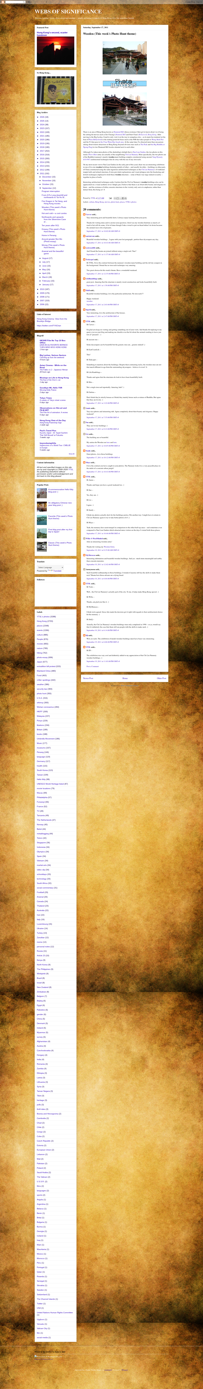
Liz (87, 434)
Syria (39, 1086)
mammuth (108, 1370)
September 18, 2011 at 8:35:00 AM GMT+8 (103, 550)
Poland (40, 1168)
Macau (40, 793)
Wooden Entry (109, 546)
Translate (57, 571)
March (45, 277)
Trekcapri (90, 259)
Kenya (39, 960)
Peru (39, 1263)
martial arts (42, 865)
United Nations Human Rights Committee (55, 1312)
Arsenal (40, 897)
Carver (89, 214)
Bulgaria (40, 1222)
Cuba (39, 1136)
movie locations (43, 788)
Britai (39, 1217)
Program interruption (51, 191)
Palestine (41, 1010)
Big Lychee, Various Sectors (53, 355)
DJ (87, 635)
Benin (39, 1213)
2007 (42, 300)
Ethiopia (40, 1073)
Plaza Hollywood (95, 139)
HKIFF (40, 711)
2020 (42, 139)
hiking (39, 653)
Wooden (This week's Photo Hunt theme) (54, 208)
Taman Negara (43, 1091)
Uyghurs (40, 1319)
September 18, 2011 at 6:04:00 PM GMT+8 (103, 578)
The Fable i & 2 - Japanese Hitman (54, 370)
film (38, 1333)
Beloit (39, 829)
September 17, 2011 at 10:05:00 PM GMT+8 (103, 445)
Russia (40, 951)
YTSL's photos (131, 202)
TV (38, 811)
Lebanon (41, 1154)
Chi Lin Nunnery (131, 154)
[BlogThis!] (117, 198)
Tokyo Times (46, 398)
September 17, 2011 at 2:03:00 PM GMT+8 (103, 304)
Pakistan (40, 1163)
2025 (42, 121)
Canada (40, 901)
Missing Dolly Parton (48, 390)
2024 (42, 124)
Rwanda (40, 1276)
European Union (44, 1150)
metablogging (43, 833)
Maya (88, 462)
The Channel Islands (46, 1299)
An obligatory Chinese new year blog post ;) (60, 504)
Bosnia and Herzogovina (47, 1114)
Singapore (41, 842)
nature (40, 648)
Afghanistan (42, 1041)
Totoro (39, 838)
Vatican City (42, 1328)
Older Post (161, 678)
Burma (40, 1227)
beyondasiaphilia (48, 443)
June (44, 266)
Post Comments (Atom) (129, 685)
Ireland (40, 1028)
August (45, 258)
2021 (42, 136)
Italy (38, 919)
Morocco (40, 1258)
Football (40, 892)
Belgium (40, 996)
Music (39, 743)
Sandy (88, 450)
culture (91, 202)
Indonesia (41, 847)
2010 (42, 289)
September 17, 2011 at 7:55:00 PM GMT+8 (103, 417)
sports (39, 1195)
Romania (41, 1064)
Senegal (40, 1281)
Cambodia (41, 1118)
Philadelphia (42, 797)
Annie (88, 408)
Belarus (40, 1209)
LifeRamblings (91, 278)
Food (39, 675)
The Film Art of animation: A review (54, 412)
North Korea (42, 965)
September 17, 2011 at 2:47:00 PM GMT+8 (103, 316)
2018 (42, 147)
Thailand (40, 906)
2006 (42, 304)
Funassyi (41, 802)
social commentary (45, 888)
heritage (40, 1100)
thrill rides (41, 1109)
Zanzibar (41, 937)
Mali (38, 1159)
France (40, 806)
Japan (39, 662)
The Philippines (43, 969)
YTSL (88, 321)
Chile (39, 1127)
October (46, 184)
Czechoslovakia (44, 1050)
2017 (42, 151)
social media (42, 1337)
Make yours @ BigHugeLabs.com (44, 1359)
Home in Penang (49, 235)
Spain (39, 856)
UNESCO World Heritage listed (50, 784)
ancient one (90, 236)
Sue (87, 422)
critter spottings (43, 680)
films (39, 1186)
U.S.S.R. (40, 1181)
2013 (42, 166)
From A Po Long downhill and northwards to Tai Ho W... (54, 196)
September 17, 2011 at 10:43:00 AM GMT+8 (103, 242)
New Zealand (42, 987)
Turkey (40, 933)
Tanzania (41, 815)
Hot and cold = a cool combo (54, 213)
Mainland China (44, 671)
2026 (42, 117)
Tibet (39, 1096)
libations (40, 725)
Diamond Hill (119, 132)
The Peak (143, 144)
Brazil (39, 978)
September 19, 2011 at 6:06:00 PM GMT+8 (103, 642)
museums (41, 748)
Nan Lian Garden (139, 152)
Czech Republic (44, 1141)
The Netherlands (44, 820)
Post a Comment (93, 666)
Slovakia (40, 1285)
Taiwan (40, 775)
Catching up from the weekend (52, 357)
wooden (90, 301)
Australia (40, 910)
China (39, 1019)
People (40, 639)
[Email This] (115, 198)
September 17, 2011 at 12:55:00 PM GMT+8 (103, 273)
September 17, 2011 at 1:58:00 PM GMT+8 (103, 285)
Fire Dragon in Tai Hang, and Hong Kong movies (54, 202)
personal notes (43, 946)
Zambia (40, 1068)
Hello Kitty (41, 779)
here (108, 442)
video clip (41, 870)
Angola (40, 1199)
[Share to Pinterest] (125, 198)
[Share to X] (120, 198)
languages (41, 1190)
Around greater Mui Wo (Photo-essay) (52, 240)
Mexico (40, 1254)
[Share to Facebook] (123, 198)
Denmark (41, 1023)
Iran (38, 915)
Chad (39, 1123)
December (47, 177)
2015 (42, 158)
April (44, 273)
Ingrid (88, 309)
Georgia (40, 1231)
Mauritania (41, 1249)
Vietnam (40, 860)
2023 (42, 128)
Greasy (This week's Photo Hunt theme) (53, 230)
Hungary (40, 1055)
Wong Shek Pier (158, 139)
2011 (42, 173)
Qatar (39, 1272)
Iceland (40, 1236)
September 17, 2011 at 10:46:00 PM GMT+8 (103, 533)
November (47, 180)
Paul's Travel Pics (48, 430)
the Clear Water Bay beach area (112, 142)
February (46, 281)
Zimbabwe (41, 992)
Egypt (39, 1005)
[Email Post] (110, 198)
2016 (42, 154)
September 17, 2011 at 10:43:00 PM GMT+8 (103, 471)
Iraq (38, 1240)
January (46, 284)
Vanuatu (40, 1324)
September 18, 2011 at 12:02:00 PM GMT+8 (103, 564)
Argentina (41, 1204)
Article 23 (41, 955)
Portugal (40, 1267)
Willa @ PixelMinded (94, 538)
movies (107, 202)
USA (39, 1308)
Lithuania (41, 1082)
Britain (39, 729)
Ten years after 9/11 (50, 225)
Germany (41, 761)
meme (39, 942)
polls (39, 1105)
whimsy (40, 702)
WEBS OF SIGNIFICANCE (68, 11)
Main (39, 1245)
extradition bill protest (46, 666)
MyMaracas (90, 555)
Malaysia (41, 716)
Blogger (125, 1370)
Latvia (39, 1078)
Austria (40, 1046)
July (44, 262)
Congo (40, 1132)
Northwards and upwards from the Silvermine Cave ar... (54, 219)
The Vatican (42, 1177)
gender (40, 1014)
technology (41, 879)
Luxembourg (42, 924)
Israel (39, 983)
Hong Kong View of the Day (53, 420)
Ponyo (39, 721)
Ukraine (40, 928)
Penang (40, 752)
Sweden (40, 1290)
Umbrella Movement (46, 739)
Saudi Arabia (42, 1172)
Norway (40, 824)
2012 (42, 170)
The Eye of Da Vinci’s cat (50, 380)
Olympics (41, 852)
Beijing (40, 1001)
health (39, 766)
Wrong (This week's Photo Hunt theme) (53, 246)
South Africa (42, 883)
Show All (71, 454)
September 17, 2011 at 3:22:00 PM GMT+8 (103, 403)
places (122, 202)
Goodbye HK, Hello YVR (51, 388)
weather (40, 684)
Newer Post (88, 678)
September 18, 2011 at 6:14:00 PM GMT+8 (103, 630)
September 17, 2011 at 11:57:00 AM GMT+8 (103, 254)
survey (40, 1037)
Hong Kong (99, 202)
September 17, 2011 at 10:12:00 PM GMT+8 (103, 457)
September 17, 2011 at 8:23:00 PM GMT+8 (103, 429)
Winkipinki (41, 973)
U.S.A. (39, 698)
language (41, 757)
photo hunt (115, 202)
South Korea (42, 770)
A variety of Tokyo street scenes (53, 400)
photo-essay (42, 657)
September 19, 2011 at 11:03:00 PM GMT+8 (103, 661)
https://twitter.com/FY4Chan (49, 325)
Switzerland (42, 1294)
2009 (42, 293)
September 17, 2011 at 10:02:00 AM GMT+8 (103, 231)
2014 (42, 162)
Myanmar (41, 1032)
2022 (42, 132)
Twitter (40, 1303)
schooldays (42, 874)
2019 (42, 143)
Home (125, 678)
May (44, 269)
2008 (42, 297)
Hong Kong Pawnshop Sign (51, 423)
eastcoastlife (90, 247)
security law (42, 689)
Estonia (40, 1145)
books (39, 734)
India (39, 1059)
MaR (88, 290)
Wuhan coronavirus (45, 707)
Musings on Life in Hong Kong (54, 378)
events (40, 630)
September (47, 188)
